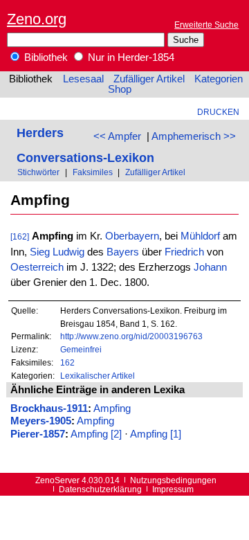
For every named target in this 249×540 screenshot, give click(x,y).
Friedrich (184, 252)
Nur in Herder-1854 (129, 57)
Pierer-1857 (37, 434)
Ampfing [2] (96, 434)
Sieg (40, 252)
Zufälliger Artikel (149, 78)
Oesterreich (37, 267)
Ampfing (112, 408)
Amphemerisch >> (193, 136)
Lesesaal (83, 78)
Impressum (173, 489)
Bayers (123, 252)
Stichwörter (38, 172)
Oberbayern (132, 236)
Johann (210, 267)
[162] (19, 236)
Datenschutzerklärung (100, 489)
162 (67, 362)
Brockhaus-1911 (49, 408)
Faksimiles (93, 172)
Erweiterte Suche (206, 24)
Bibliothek (44, 57)
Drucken (218, 111)
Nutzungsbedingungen (173, 480)
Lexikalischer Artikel (97, 375)
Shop (119, 89)
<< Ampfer (117, 136)
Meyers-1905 (40, 420)
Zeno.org (36, 19)
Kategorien (218, 78)
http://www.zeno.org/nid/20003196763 (131, 336)
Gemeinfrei (81, 349)
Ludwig (68, 252)
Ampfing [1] (155, 434)
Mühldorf (200, 236)
